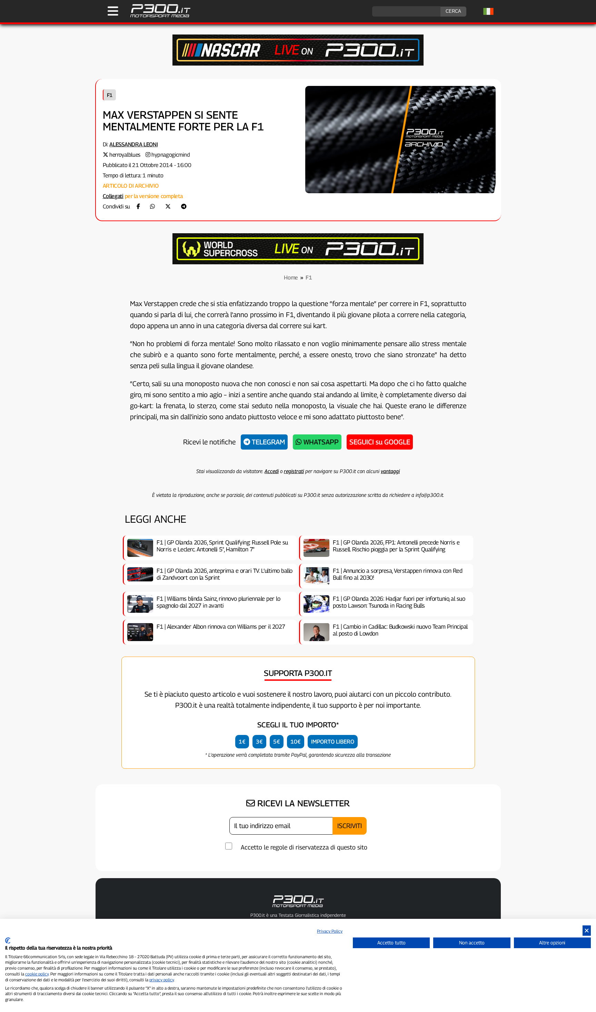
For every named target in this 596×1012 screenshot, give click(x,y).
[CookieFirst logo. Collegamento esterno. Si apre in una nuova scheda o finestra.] (7, 940)
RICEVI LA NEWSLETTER (302, 803)
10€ (295, 741)
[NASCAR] (298, 63)
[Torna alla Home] (298, 908)
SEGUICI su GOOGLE (379, 442)
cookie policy (37, 973)
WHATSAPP (320, 442)
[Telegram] (184, 206)
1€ (242, 741)
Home (291, 277)
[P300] (298, 262)
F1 (109, 95)
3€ (259, 741)
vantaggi (390, 471)
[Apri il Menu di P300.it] (113, 11)
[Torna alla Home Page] (156, 16)
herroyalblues (124, 154)
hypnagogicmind (170, 154)
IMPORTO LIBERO (332, 741)
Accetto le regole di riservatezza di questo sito (304, 847)
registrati (294, 471)
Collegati (113, 196)
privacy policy (161, 979)
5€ (276, 741)
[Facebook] (138, 206)
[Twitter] (168, 206)
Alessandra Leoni (133, 144)
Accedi (272, 471)
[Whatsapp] (152, 206)
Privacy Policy (329, 931)
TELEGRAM (267, 442)
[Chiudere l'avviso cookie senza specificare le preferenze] (587, 930)
